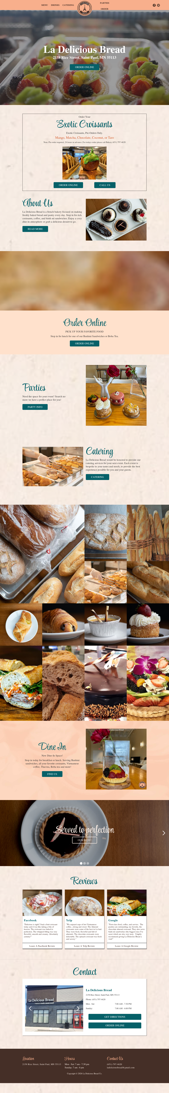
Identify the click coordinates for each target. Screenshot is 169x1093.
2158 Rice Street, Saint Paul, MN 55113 (41, 1064)
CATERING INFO (84, 840)
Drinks (55, 5)
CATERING (97, 477)
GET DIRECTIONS (114, 1016)
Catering (68, 5)
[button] (5, 833)
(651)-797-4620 (98, 999)
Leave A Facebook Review (42, 945)
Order (104, 8)
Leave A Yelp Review (84, 945)
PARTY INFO (35, 407)
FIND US (52, 774)
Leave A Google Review (126, 945)
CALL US (105, 185)
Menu (44, 5)
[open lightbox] (42, 554)
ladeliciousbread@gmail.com (121, 1067)
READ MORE (35, 228)
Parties (104, 2)
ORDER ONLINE (84, 67)
